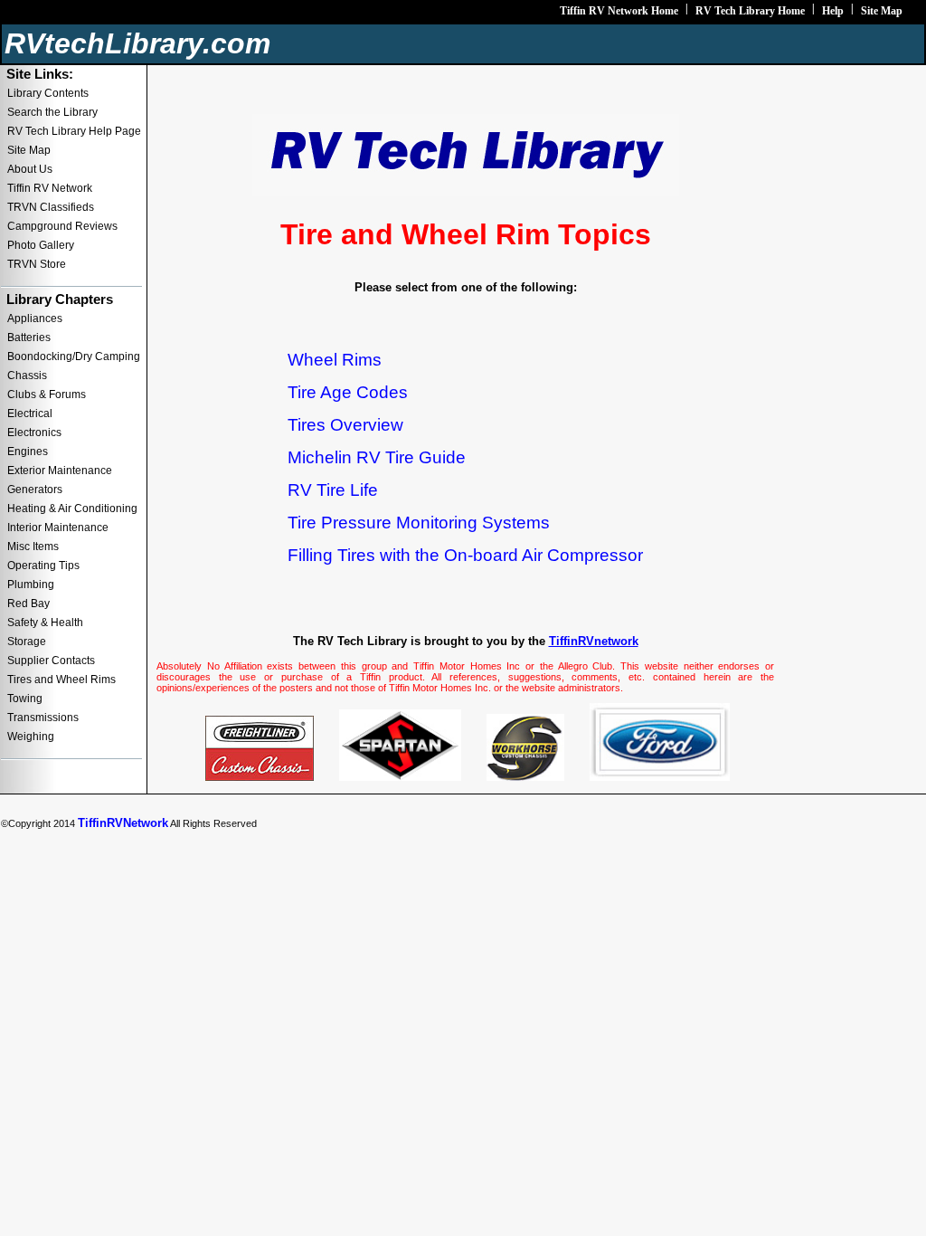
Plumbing (30, 584)
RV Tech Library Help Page (74, 131)
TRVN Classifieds (50, 207)
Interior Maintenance (58, 527)
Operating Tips (43, 565)
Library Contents (48, 93)
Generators (34, 489)
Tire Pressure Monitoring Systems (419, 522)
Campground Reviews (62, 226)
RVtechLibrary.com (137, 43)
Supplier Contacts (51, 660)
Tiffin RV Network (49, 188)
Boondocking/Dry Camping (73, 356)
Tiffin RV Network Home (619, 11)
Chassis (27, 375)
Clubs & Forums (46, 394)
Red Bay (28, 603)
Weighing (30, 736)
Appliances (34, 318)
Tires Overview (345, 424)
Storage (26, 641)
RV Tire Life (333, 489)
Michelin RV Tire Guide (377, 457)
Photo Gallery (40, 245)
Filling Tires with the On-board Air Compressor (465, 555)
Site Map (881, 11)
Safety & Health (45, 622)
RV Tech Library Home (750, 11)
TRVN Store (36, 264)
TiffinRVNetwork (123, 823)
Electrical (29, 413)
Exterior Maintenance (59, 470)
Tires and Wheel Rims (61, 679)
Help (833, 11)
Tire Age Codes (348, 392)
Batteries (29, 337)
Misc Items (33, 546)
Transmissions (43, 717)
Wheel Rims (335, 359)
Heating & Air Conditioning (72, 508)
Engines (27, 451)
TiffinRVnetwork (593, 641)
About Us (29, 169)
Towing (25, 698)
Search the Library (52, 112)
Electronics (34, 432)
